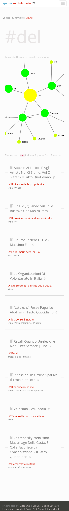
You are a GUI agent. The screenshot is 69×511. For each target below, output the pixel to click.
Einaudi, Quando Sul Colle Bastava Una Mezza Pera (31, 208)
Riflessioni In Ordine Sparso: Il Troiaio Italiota (33, 377)
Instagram (8, 508)
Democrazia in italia (23, 464)
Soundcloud (53, 508)
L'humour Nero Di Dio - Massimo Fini (29, 242)
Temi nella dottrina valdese (27, 416)
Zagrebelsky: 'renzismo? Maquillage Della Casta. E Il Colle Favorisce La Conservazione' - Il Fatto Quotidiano (30, 447)
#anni (17, 322)
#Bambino (26, 322)
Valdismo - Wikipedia (30, 409)
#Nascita (37, 322)
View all (29, 17)
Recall (14, 353)
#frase (17, 187)
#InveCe (12, 467)
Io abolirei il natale (22, 319)
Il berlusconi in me (22, 387)
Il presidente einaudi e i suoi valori (32, 218)
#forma (21, 467)
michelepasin (19, 3)
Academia (25, 505)
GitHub (36, 505)
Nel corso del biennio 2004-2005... (31, 286)
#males (27, 356)
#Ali (16, 221)
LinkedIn (19, 508)
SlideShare (38, 508)
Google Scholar (49, 505)
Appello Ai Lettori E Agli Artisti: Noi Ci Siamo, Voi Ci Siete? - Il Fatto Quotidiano (30, 172)
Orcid (28, 508)
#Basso (12, 356)
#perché (38, 390)
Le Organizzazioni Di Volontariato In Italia (27, 276)
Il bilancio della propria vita (27, 184)
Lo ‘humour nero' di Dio (25, 252)
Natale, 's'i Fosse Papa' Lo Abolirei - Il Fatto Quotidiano (32, 309)
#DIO (10, 255)
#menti (11, 390)
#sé (24, 390)
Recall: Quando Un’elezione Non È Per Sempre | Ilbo (32, 343)
